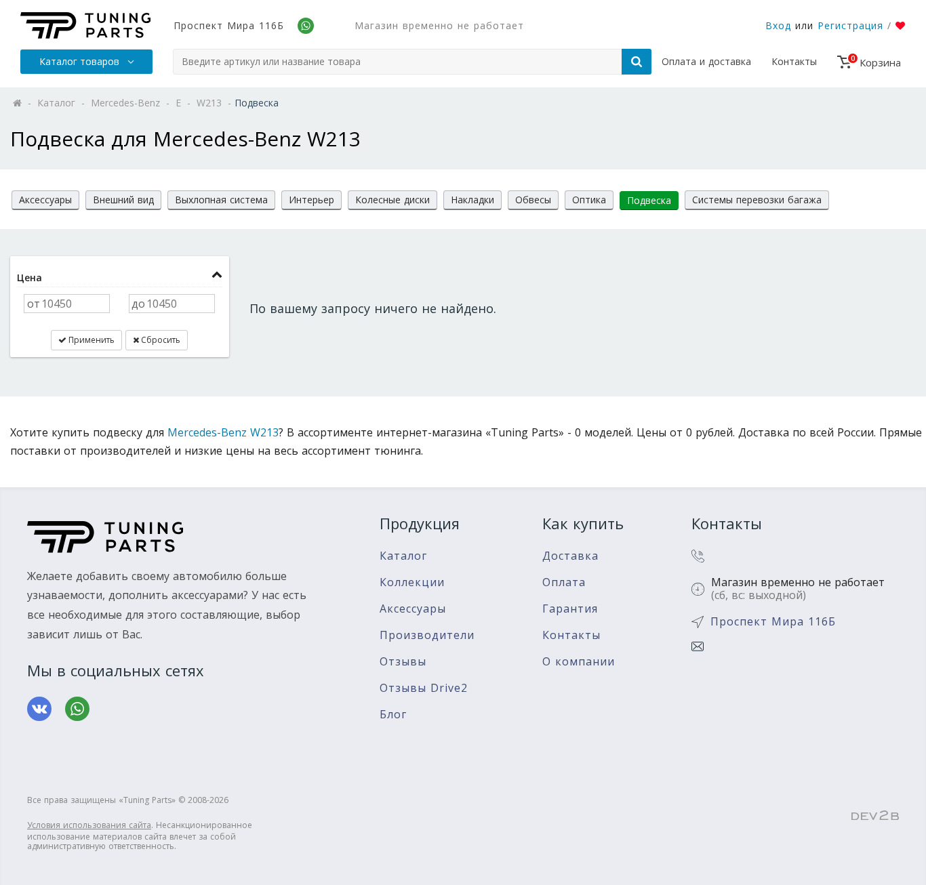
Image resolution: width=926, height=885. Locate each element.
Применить (90, 340)
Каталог (403, 556)
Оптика (589, 199)
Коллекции (412, 582)
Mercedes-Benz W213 (223, 432)
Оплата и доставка (706, 61)
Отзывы (403, 661)
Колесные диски (392, 199)
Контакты (794, 61)
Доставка (570, 556)
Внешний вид (123, 199)
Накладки (472, 199)
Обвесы (533, 199)
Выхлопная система (221, 199)
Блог (393, 714)
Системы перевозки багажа (757, 199)
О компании (578, 661)
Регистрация (850, 25)
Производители (427, 635)
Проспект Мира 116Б (229, 25)
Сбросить (159, 340)
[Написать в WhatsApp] (77, 709)
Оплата (564, 582)
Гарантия (570, 608)
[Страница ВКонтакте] (39, 709)
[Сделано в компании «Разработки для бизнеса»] (875, 815)
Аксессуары (45, 199)
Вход (778, 25)
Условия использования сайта (89, 825)
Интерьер (311, 199)
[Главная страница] (85, 25)
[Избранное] (900, 25)
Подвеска (649, 200)
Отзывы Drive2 (424, 688)
